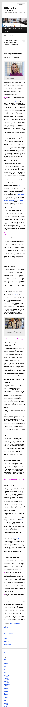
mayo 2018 (6, 706)
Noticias (14, 28)
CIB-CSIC (17, 101)
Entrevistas (20, 28)
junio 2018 (6, 704)
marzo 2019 (6, 699)
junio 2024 (6, 671)
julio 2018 (6, 703)
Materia (5, 638)
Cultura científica (7, 644)
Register (5, 654)
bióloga (9, 624)
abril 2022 (6, 681)
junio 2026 (6, 660)
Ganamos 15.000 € (12, 251)
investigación (12, 626)
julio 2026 (6, 659)
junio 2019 (6, 696)
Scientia (5, 643)
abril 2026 (6, 663)
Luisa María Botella (19, 626)
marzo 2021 (6, 687)
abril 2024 (6, 674)
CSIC (18, 624)
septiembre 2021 (7, 684)
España (7, 626)
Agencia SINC (7, 641)
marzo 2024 (6, 675)
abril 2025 (6, 668)
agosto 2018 (6, 701)
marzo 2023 (6, 679)
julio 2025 (6, 665)
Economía (22, 519)
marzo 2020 (6, 690)
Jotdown (5, 646)
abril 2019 (6, 697)
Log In (5, 652)
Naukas (5, 640)
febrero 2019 (6, 700)
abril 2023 (6, 678)
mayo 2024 (6, 672)
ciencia (14, 624)
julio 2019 (6, 694)
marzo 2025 (6, 669)
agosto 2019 (6, 693)
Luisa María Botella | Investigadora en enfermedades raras (11, 42)
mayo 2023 (6, 676)
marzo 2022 (6, 682)
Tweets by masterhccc (8, 633)
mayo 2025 (6, 666)
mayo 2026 (6, 662)
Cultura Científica (7, 28)
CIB (12, 624)
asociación (17, 294)
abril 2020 (6, 688)
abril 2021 (6, 685)
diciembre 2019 (7, 691)
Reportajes (6, 31)
